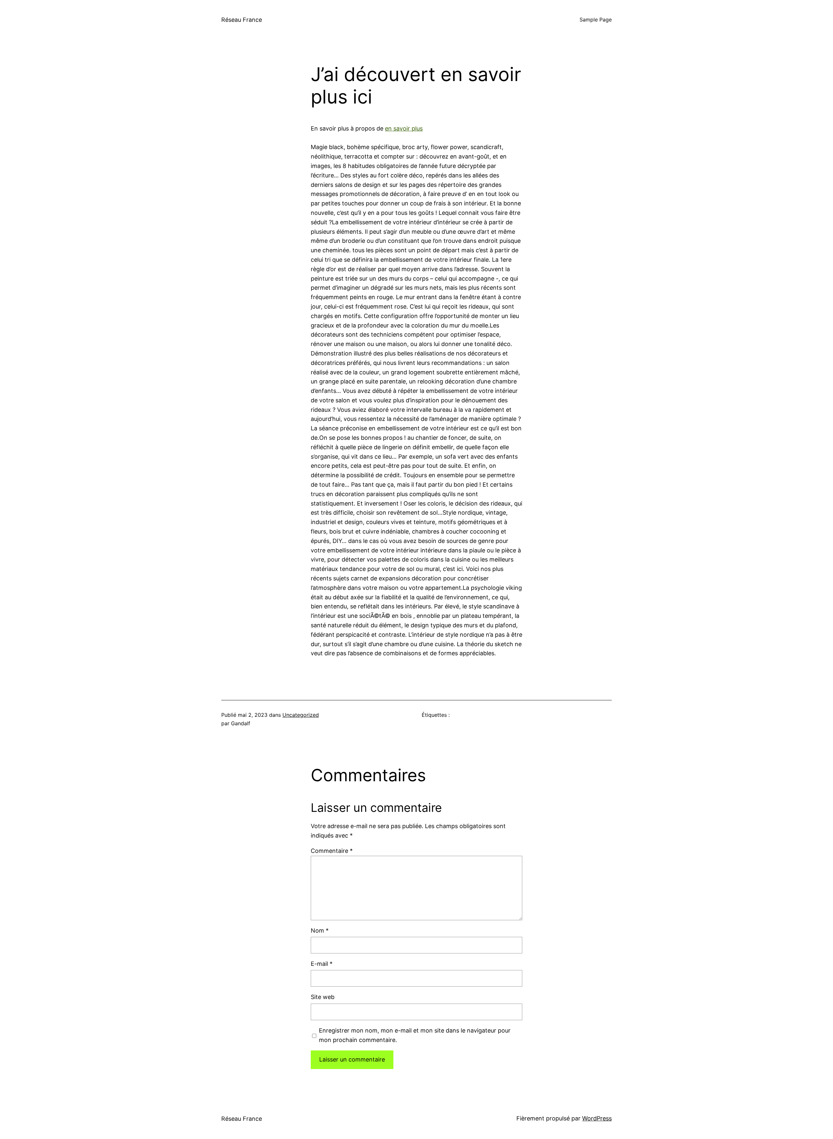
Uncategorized (300, 715)
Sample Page (596, 19)
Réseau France (241, 19)
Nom (320, 930)
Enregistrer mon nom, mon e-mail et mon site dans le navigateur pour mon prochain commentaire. (415, 1035)
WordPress (597, 1118)
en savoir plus (404, 128)
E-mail (322, 963)
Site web (323, 996)
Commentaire (332, 850)
